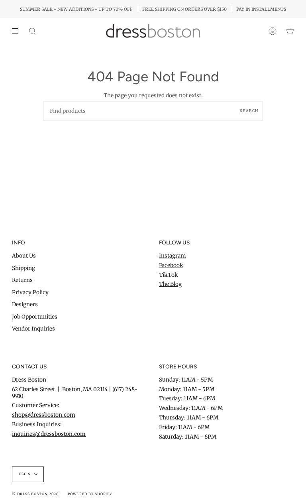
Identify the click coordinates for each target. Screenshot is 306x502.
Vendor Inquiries (33, 328)
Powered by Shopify (90, 494)
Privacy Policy (30, 292)
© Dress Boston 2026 (35, 494)
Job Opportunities (34, 316)
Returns (22, 280)
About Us (24, 255)
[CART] (290, 31)
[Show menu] (18, 31)
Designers (25, 304)
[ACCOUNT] (273, 31)
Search (249, 110)
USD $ (25, 474)
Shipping (23, 268)
